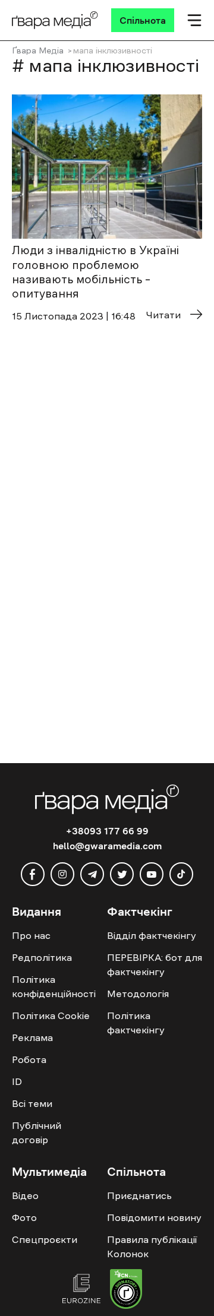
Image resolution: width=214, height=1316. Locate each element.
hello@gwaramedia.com (107, 845)
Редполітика (42, 957)
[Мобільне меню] (194, 20)
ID (17, 1081)
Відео (25, 1195)
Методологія (138, 993)
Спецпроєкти (44, 1239)
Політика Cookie (51, 1015)
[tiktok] (181, 874)
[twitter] (122, 874)
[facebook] (33, 874)
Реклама (32, 1037)
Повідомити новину (154, 1217)
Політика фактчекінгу (136, 1023)
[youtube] (151, 874)
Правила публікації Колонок (152, 1246)
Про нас (31, 935)
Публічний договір (36, 1132)
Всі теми (32, 1103)
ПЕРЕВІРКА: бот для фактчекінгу (154, 964)
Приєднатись (139, 1195)
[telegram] (92, 874)
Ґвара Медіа (38, 50)
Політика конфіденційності (54, 986)
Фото (24, 1217)
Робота (29, 1059)
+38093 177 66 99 (107, 831)
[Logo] (55, 20)
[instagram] (62, 874)
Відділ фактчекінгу (151, 935)
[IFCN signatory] (126, 1290)
